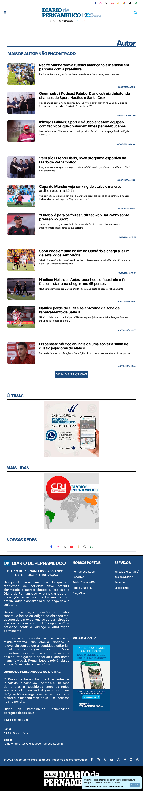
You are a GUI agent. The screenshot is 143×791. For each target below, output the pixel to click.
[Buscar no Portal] (135, 12)
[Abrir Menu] (5, 12)
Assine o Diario (123, 577)
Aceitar (135, 785)
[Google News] (130, 3)
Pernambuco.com (84, 571)
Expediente (121, 588)
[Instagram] (100, 3)
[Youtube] (112, 3)
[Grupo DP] (71, 778)
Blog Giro (79, 593)
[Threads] (118, 3)
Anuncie (119, 582)
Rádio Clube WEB (84, 582)
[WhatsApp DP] (136, 3)
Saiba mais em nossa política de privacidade (103, 786)
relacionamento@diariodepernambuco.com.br (34, 743)
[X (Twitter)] (106, 3)
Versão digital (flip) (126, 571)
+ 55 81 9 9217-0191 (16, 733)
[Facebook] (96, 3)
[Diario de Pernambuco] (71, 13)
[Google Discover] (124, 3)
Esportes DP (80, 577)
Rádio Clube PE (82, 588)
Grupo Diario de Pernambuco (32, 759)
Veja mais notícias (71, 374)
